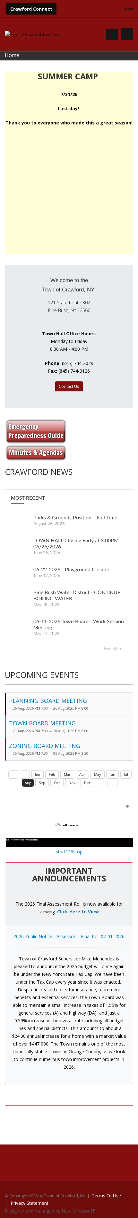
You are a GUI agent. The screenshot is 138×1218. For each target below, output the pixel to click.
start (60, 852)
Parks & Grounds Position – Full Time (75, 517)
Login (127, 8)
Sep (42, 782)
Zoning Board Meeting (44, 746)
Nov (72, 782)
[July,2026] (25, 774)
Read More (112, 649)
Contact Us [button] (69, 386)
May (97, 774)
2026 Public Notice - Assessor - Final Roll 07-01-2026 (69, 936)
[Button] (127, 34)
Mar (67, 774)
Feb (52, 774)
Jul (126, 774)
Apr (82, 774)
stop (77, 852)
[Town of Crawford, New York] (32, 34)
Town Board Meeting (42, 723)
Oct (57, 782)
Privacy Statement (29, 1203)
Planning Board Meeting (48, 700)
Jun (112, 774)
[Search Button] (112, 34)
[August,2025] (13, 774)
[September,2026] (101, 783)
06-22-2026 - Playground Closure (71, 569)
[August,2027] (112, 783)
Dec (87, 782)
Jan (37, 774)
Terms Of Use (106, 1196)
